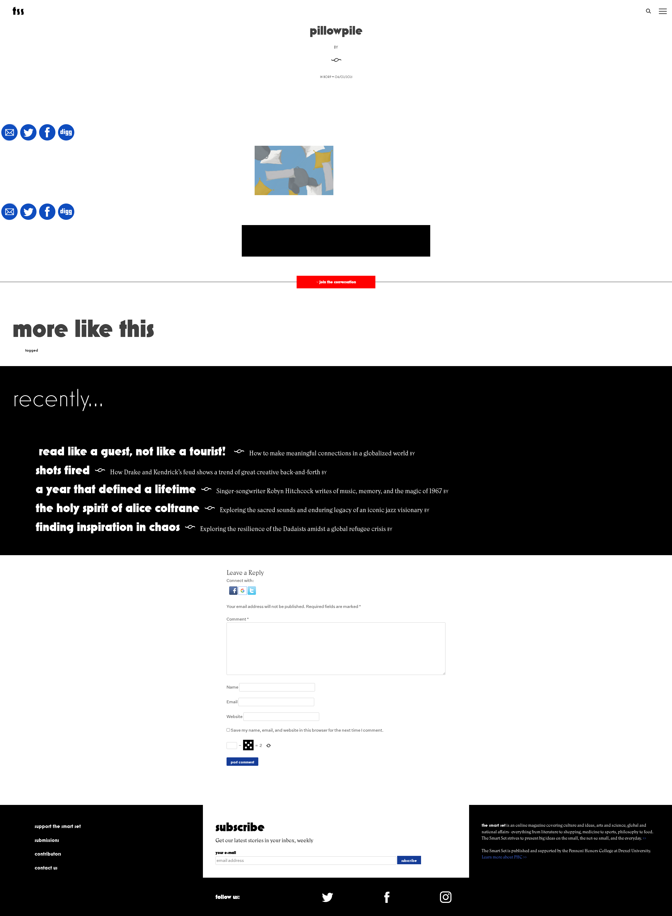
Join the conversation (336, 281)
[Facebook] (47, 133)
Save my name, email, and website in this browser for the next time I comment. (307, 730)
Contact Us (46, 867)
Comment (238, 619)
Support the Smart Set (58, 826)
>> (644, 838)
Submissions (47, 840)
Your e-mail (226, 852)
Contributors (48, 853)
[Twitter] (28, 133)
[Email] (9, 133)
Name (232, 687)
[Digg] (66, 133)
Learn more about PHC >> (504, 857)
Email (232, 701)
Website (235, 716)
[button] (233, 593)
